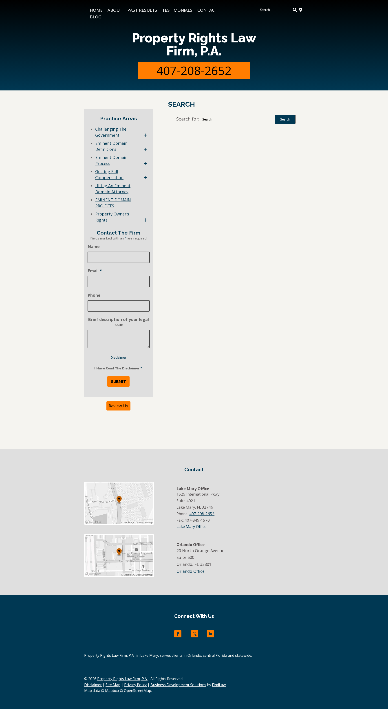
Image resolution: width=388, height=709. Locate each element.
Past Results (142, 11)
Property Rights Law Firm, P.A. (194, 44)
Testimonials (177, 11)
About (115, 11)
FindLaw (219, 684)
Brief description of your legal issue (118, 322)
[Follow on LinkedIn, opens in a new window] (210, 633)
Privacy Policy (135, 684)
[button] (383, 676)
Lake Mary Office (191, 526)
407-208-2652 (194, 70)
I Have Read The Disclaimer (118, 368)
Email (95, 270)
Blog (95, 17)
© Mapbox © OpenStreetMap (126, 690)
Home (96, 11)
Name (94, 246)
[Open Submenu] (145, 135)
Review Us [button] (118, 405)
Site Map (113, 684)
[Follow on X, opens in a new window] (194, 633)
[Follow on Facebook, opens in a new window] (177, 633)
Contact (207, 11)
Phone (94, 295)
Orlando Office (190, 571)
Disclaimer (118, 357)
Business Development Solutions (178, 684)
